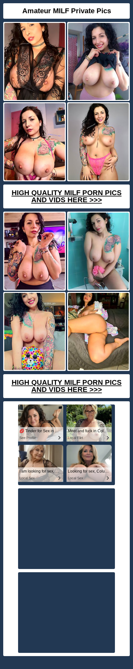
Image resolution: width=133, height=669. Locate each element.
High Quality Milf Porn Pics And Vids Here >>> (67, 196)
